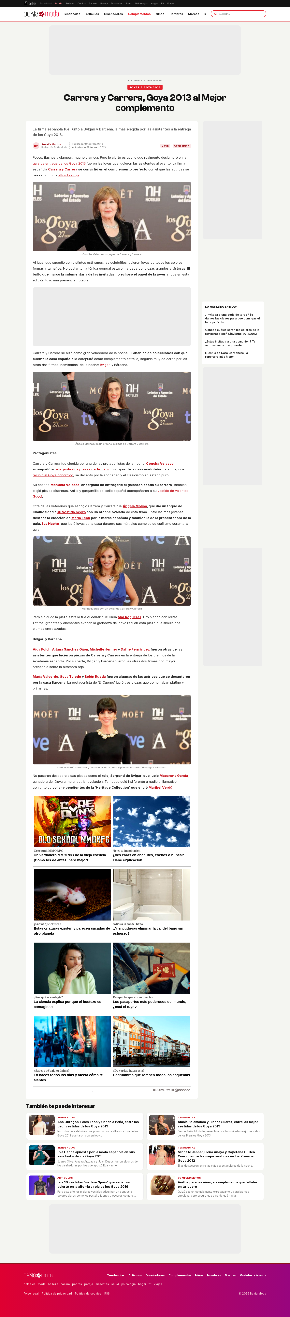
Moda (59, 3)
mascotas (102, 1284)
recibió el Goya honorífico (53, 475)
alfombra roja (68, 175)
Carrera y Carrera (62, 169)
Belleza (70, 3)
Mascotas (117, 3)
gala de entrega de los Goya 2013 (59, 163)
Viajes (170, 3)
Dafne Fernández (135, 649)
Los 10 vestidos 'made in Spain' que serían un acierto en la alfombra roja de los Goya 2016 (93, 1184)
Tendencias (71, 14)
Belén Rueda (95, 677)
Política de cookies (88, 1293)
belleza (53, 1284)
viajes (158, 1284)
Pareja (104, 3)
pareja (88, 1284)
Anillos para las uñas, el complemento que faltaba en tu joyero (217, 1184)
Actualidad (46, 3)
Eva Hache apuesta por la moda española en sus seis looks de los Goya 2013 (96, 1154)
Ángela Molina (135, 506)
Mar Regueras (129, 617)
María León (80, 518)
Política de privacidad (57, 1293)
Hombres (176, 14)
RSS (107, 1293)
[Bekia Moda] (41, 13)
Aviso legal (31, 1293)
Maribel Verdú (160, 787)
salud (115, 1284)
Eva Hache (50, 524)
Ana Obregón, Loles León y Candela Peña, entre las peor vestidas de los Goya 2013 (98, 1124)
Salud (129, 3)
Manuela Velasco (65, 485)
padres (77, 1284)
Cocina (82, 3)
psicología (128, 1284)
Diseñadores (113, 14)
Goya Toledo (70, 677)
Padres (93, 3)
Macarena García (174, 776)
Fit (162, 3)
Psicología (141, 3)
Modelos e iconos (252, 1275)
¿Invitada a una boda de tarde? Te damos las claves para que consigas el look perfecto (232, 318)
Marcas (193, 14)
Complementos (139, 14)
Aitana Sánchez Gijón (70, 649)
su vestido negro (71, 512)
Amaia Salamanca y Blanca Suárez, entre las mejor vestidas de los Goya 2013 (218, 1124)
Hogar (154, 3)
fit (150, 1284)
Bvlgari (105, 365)
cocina (65, 1284)
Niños (160, 14)
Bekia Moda (135, 80)
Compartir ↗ (181, 145)
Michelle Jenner (103, 649)
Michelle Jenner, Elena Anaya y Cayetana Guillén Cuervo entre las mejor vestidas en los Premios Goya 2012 (216, 1156)
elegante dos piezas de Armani (82, 469)
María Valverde (45, 677)
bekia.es (30, 1284)
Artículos (92, 14)
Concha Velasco (160, 463)
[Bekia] (30, 3)
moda (42, 1284)
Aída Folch (42, 649)
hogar (142, 1284)
